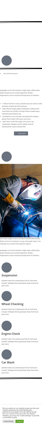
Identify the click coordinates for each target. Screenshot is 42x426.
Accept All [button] (19, 421)
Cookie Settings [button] (8, 421)
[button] (21, 2)
